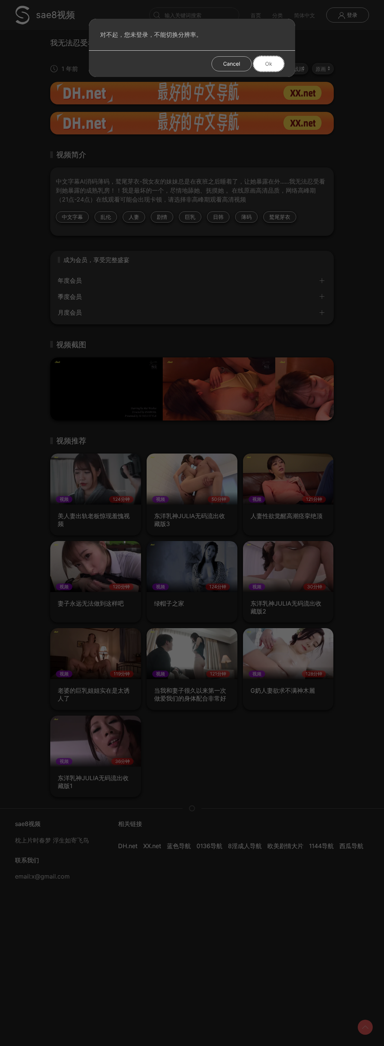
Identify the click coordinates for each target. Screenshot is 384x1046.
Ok (268, 63)
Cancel (231, 63)
